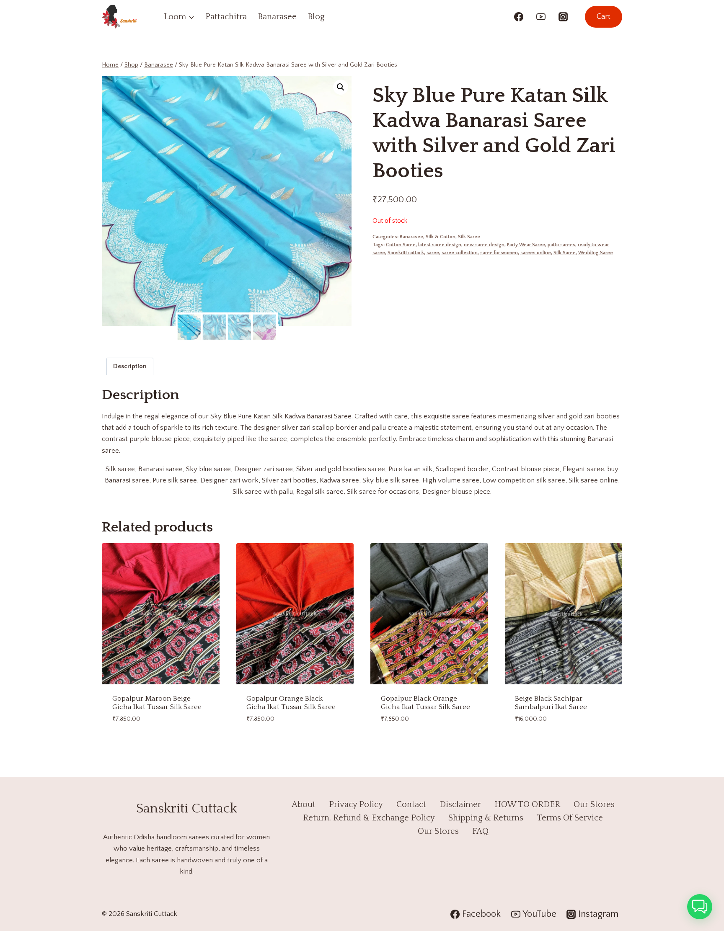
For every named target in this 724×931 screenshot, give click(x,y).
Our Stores (594, 804)
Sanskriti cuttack (406, 252)
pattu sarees (561, 245)
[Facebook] (518, 17)
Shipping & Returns (485, 818)
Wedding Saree (595, 252)
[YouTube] (541, 17)
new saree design (484, 245)
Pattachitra (226, 16)
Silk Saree (469, 237)
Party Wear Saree (526, 245)
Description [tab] (130, 366)
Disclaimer (460, 804)
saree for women (499, 252)
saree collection (460, 252)
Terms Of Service (570, 818)
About (303, 804)
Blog (316, 16)
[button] (340, 87)
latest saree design (439, 245)
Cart (603, 17)
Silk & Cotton (440, 237)
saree (433, 252)
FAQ (480, 831)
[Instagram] (563, 17)
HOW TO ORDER (527, 804)
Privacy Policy (356, 804)
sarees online (535, 252)
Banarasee (277, 16)
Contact (411, 804)
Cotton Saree (401, 245)
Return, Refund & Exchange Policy (369, 818)
